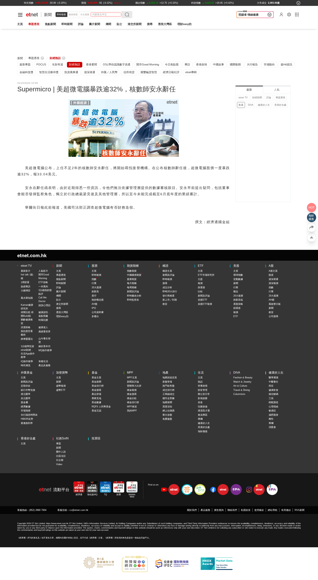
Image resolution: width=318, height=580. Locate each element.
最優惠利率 (27, 423)
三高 (271, 398)
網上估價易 (168, 410)
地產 (165, 372)
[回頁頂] (311, 237)
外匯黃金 (27, 372)
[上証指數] (28, 2)
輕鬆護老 (273, 402)
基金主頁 (96, 377)
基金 (95, 372)
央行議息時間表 (29, 414)
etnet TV (243, 97)
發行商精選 (168, 295)
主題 (200, 279)
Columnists (239, 394)
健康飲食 (273, 390)
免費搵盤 (167, 418)
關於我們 (192, 510)
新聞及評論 (133, 291)
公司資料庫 (98, 312)
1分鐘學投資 (27, 346)
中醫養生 (273, 381)
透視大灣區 (165, 24)
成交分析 (167, 287)
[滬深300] (84, 2)
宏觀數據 (238, 279)
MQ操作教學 (45, 350)
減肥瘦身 (273, 414)
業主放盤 (167, 414)
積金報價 (132, 390)
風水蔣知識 (27, 298)
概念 (235, 291)
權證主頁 (167, 271)
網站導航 (272, 510)
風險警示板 (275, 304)
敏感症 (272, 410)
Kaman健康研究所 (27, 307)
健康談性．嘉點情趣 (44, 314)
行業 (94, 283)
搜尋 (150, 24)
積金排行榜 (133, 402)
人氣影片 (43, 271)
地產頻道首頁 (169, 377)
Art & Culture (240, 385)
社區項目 (61, 456)
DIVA (250, 104)
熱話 (200, 381)
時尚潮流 (25, 365)
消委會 (272, 427)
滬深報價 (273, 283)
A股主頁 (273, 271)
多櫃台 (95, 316)
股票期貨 (132, 279)
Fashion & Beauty (242, 377)
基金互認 (96, 410)
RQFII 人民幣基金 (101, 406)
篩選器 (201, 287)
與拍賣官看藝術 (27, 333)
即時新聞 (61, 283)
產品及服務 (44, 365)
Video (59, 464)
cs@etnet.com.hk (78, 510)
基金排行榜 (98, 385)
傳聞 (58, 295)
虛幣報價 (61, 385)
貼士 (58, 299)
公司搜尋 (273, 316)
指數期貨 (132, 271)
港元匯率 (25, 394)
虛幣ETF (61, 390)
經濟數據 (25, 406)
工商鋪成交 (168, 394)
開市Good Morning (43, 276)
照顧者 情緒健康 (249, 14)
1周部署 (25, 282)
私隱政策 (245, 510)
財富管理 (202, 390)
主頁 (20, 24)
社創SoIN (62, 438)
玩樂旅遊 (202, 406)
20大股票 (96, 287)
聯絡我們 (232, 510)
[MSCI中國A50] (197, 2)
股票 (95, 265)
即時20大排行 (169, 291)
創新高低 (238, 299)
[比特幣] (248, 2)
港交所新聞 (135, 24)
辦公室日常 (204, 394)
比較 (200, 291)
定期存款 (25, 385)
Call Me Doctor (42, 299)
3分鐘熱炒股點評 (45, 292)
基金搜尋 (96, 390)
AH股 (94, 304)
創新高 (95, 291)
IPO (94, 308)
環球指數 (238, 275)
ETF (201, 265)
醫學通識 (273, 377)
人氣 (277, 89)
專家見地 (96, 398)
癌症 (271, 385)
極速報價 (73, 14)
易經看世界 (44, 331)
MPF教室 (132, 406)
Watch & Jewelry (242, 381)
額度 (271, 275)
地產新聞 (167, 402)
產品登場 (96, 394)
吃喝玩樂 (43, 320)
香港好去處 (280, 104)
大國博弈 (25, 290)
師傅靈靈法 (27, 339)
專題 (58, 443)
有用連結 (286, 510)
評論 (268, 97)
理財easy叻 (184, 24)
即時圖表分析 (134, 295)
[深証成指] (139, 2)
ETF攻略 (43, 282)
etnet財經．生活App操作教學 (28, 353)
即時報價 (61, 14)
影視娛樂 (202, 398)
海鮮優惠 (202, 431)
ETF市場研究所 (206, 275)
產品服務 (205, 510)
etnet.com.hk (32, 255)
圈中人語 (61, 451)
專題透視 (280, 97)
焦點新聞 (61, 279)
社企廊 (59, 460)
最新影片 (25, 271)
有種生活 (43, 361)
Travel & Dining (241, 390)
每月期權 (132, 283)
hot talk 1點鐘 (27, 276)
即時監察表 (133, 299)
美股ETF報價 (205, 304)
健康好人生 (264, 104)
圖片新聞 (94, 24)
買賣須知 (167, 406)
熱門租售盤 (168, 385)
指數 (94, 279)
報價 (200, 283)
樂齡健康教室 (27, 321)
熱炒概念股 (98, 299)
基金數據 (96, 402)
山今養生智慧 (44, 340)
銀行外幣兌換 (28, 390)
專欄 (200, 418)
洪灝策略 (25, 327)
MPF (130, 372)
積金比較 (132, 398)
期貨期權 (133, 265)
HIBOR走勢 (27, 418)
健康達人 (43, 327)
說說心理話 (44, 305)
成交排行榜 (168, 390)
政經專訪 (25, 286)
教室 (164, 304)
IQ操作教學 (27, 361)
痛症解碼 (273, 394)
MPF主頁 (132, 377)
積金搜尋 (132, 394)
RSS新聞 (299, 510)
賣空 (94, 295)
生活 (241, 104)
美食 (200, 402)
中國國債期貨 (134, 275)
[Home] (32, 15)
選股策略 (238, 304)
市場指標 (25, 410)
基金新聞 (96, 381)
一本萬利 (43, 286)
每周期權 (132, 287)
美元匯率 (25, 398)
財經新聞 (257, 97)
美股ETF (202, 299)
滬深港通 (273, 279)
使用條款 (259, 510)
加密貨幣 (62, 372)
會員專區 (202, 414)
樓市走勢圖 (168, 398)
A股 (271, 265)
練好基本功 (44, 346)
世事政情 (202, 385)
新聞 (48, 15)
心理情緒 (273, 406)
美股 (236, 265)
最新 (249, 89)
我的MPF (132, 410)
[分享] (311, 227)
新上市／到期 (169, 299)
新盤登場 (167, 381)
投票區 (96, 438)
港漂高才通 (204, 410)
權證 (165, 265)
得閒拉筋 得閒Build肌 (27, 314)
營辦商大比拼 (134, 385)
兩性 (271, 418)
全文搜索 (84, 14)
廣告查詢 (219, 510)
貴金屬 (24, 402)
